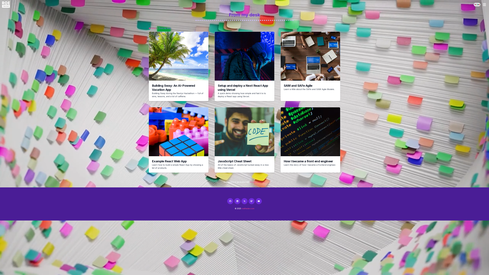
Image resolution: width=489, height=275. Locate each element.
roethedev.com (248, 208)
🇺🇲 (475, 4)
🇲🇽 (479, 4)
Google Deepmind (257, 182)
